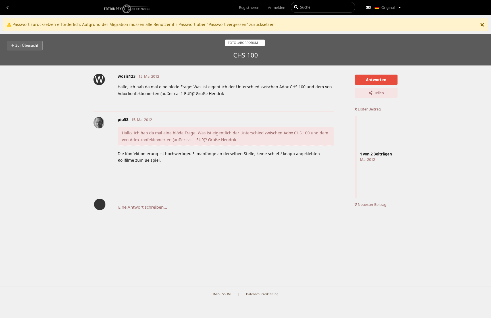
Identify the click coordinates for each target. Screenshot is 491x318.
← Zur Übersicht (24, 45)
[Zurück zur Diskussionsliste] (7, 7)
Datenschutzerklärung (262, 294)
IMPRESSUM (222, 294)
